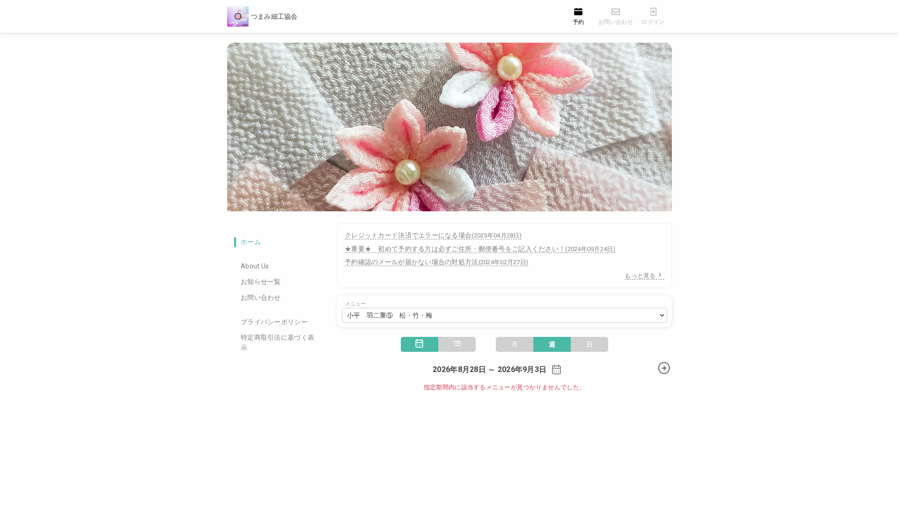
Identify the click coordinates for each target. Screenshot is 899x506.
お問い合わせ (261, 297)
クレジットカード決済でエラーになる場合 (433, 235)
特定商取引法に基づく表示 (277, 342)
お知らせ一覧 (261, 281)
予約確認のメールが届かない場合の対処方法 (436, 262)
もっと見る (640, 275)
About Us (255, 266)
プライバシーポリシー (274, 322)
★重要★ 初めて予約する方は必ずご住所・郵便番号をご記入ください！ (480, 249)
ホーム (251, 242)
